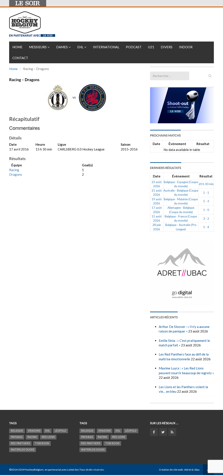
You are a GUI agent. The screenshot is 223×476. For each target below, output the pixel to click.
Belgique (17, 430)
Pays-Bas (16, 437)
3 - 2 (206, 218)
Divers (166, 47)
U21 (151, 47)
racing (32, 437)
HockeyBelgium (34, 469)
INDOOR (186, 47)
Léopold (60, 430)
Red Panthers (20, 443)
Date (156, 144)
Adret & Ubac (192, 469)
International (106, 47)
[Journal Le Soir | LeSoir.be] (27, 3)
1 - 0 (206, 210)
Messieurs (38, 47)
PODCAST (134, 47)
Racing (14, 170)
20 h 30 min (206, 184)
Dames (62, 47)
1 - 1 (206, 192)
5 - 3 (206, 201)
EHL (80, 47)
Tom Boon (42, 443)
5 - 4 (206, 227)
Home (17, 47)
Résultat (202, 144)
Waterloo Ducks (22, 449)
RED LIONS (48, 437)
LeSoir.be (72, 469)
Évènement (177, 144)
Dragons (15, 174)
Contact (20, 58)
